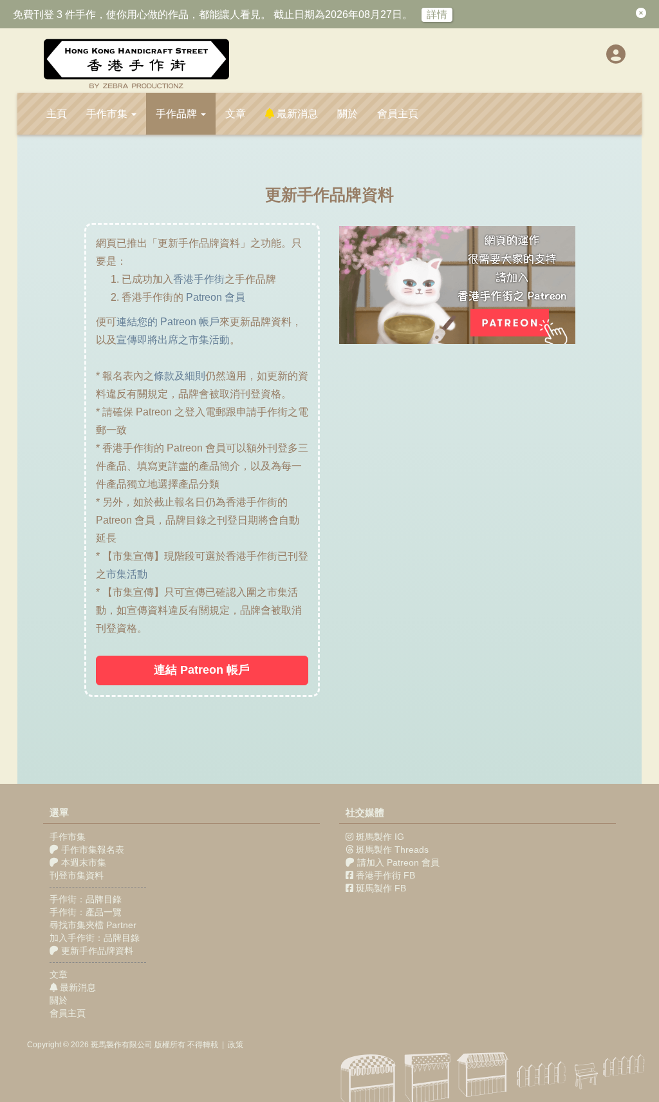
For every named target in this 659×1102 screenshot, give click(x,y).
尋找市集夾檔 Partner (93, 925)
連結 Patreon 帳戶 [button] (202, 669)
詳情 (437, 14)
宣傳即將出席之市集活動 (173, 339)
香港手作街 (199, 279)
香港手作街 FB (385, 875)
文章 (235, 113)
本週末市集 (82, 862)
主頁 (56, 113)
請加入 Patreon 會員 (398, 862)
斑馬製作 (106, 1044)
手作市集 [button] (108, 113)
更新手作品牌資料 (96, 950)
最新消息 (296, 113)
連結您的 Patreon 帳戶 (167, 321)
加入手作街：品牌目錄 (95, 938)
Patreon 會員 (215, 297)
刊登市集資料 (77, 875)
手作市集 (68, 836)
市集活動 (126, 574)
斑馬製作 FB (381, 888)
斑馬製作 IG (380, 836)
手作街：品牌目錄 (86, 899)
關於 (347, 113)
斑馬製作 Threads (392, 849)
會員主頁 (397, 113)
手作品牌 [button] (178, 113)
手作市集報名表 (91, 849)
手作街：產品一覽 (86, 912)
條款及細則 (179, 375)
